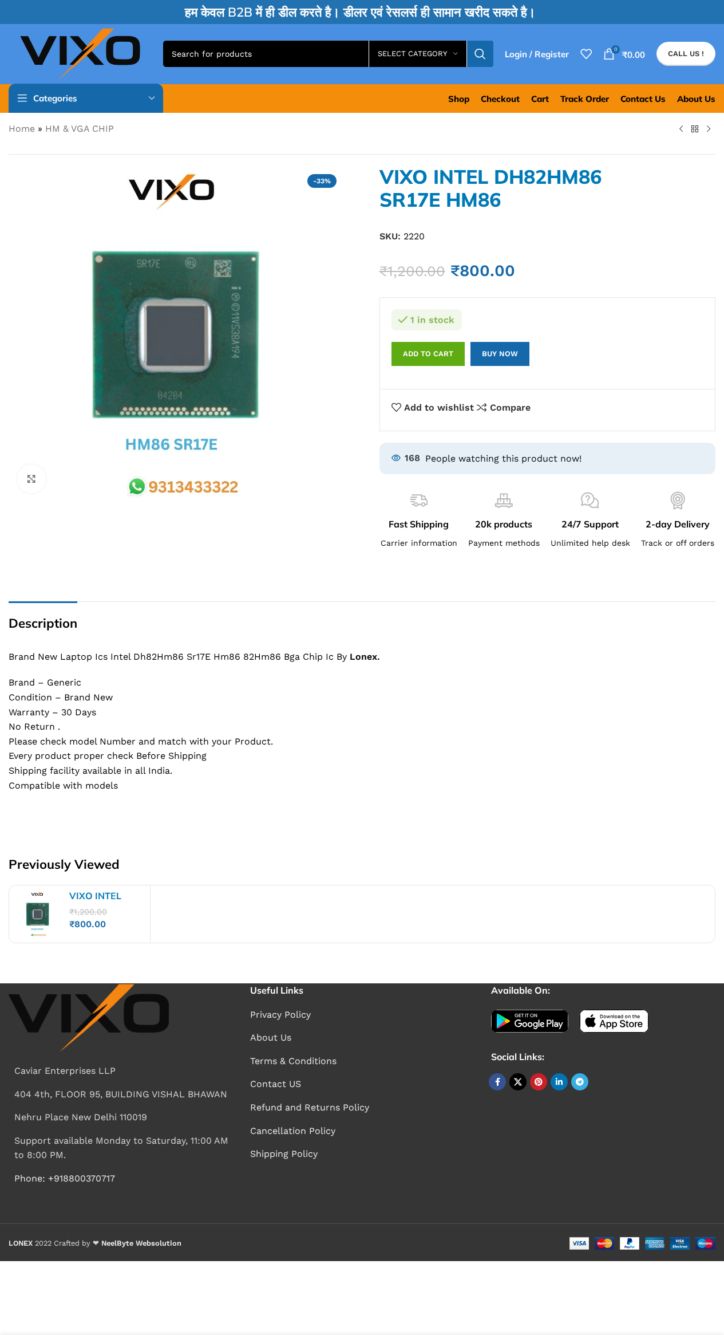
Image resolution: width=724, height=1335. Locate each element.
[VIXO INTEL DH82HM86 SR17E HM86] (38, 914)
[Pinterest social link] (538, 1081)
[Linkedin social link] (559, 1081)
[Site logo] (80, 53)
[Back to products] (695, 129)
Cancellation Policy (292, 1130)
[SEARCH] (480, 54)
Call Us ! (686, 53)
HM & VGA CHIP (79, 128)
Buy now (500, 353)
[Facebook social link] (497, 1081)
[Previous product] (681, 129)
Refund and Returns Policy (309, 1107)
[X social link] (518, 1081)
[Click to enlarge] (31, 478)
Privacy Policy (280, 1014)
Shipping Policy (284, 1153)
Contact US (275, 1083)
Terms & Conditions (293, 1061)
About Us (270, 1037)
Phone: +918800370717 (64, 1178)
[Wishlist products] (586, 53)
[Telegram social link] (579, 1081)
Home (22, 128)
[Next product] (708, 129)
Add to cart (428, 353)
